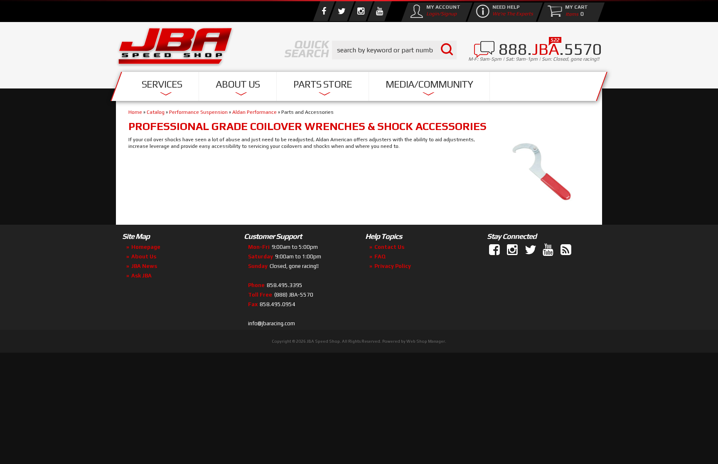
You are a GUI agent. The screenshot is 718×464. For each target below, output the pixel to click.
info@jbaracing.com (271, 323)
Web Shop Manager (425, 341)
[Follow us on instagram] (361, 11)
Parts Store (322, 84)
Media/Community (429, 84)
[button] (394, 50)
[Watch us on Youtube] (379, 11)
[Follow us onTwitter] (531, 250)
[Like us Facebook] (323, 11)
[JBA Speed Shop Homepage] (175, 48)
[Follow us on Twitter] (341, 11)
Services (162, 84)
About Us (238, 84)
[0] (570, 13)
